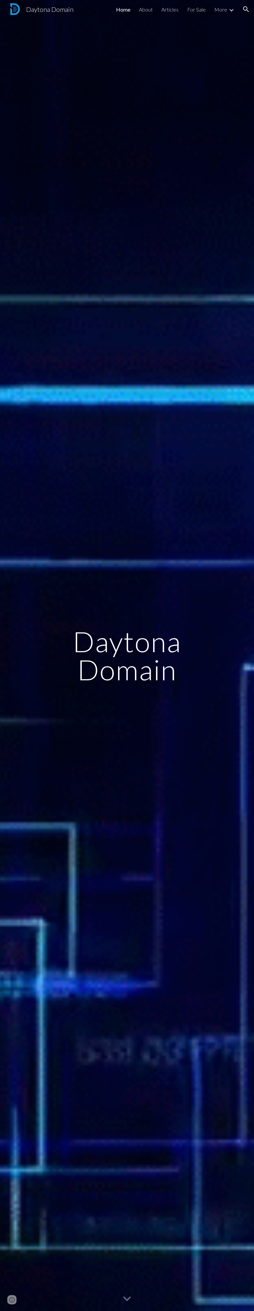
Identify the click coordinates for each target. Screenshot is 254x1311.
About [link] (146, 9)
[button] (246, 9)
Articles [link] (170, 9)
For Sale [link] (196, 9)
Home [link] (123, 9)
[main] (127, 656)
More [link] (220, 9)
